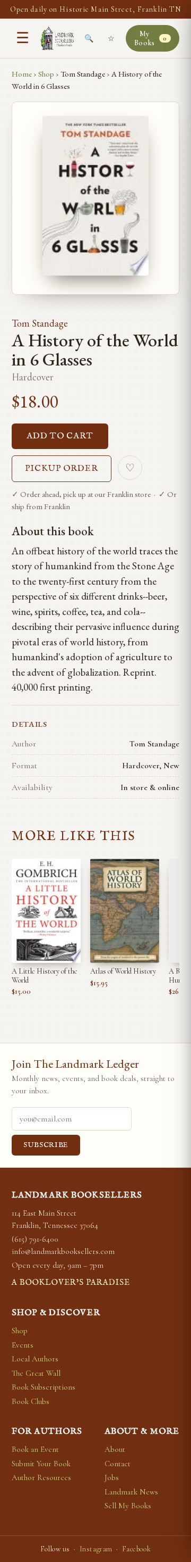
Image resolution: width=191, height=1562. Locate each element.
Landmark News (131, 1492)
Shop (46, 74)
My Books (150, 38)
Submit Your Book (41, 1463)
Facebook (136, 1548)
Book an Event (35, 1449)
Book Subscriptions (43, 1387)
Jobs (112, 1477)
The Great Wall (36, 1373)
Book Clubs (30, 1401)
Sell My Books (128, 1505)
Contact (118, 1463)
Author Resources (41, 1477)
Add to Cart (60, 436)
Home (22, 74)
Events (22, 1345)
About (115, 1449)
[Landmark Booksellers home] (57, 38)
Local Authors (35, 1359)
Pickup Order (61, 468)
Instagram (96, 1548)
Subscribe (45, 1145)
